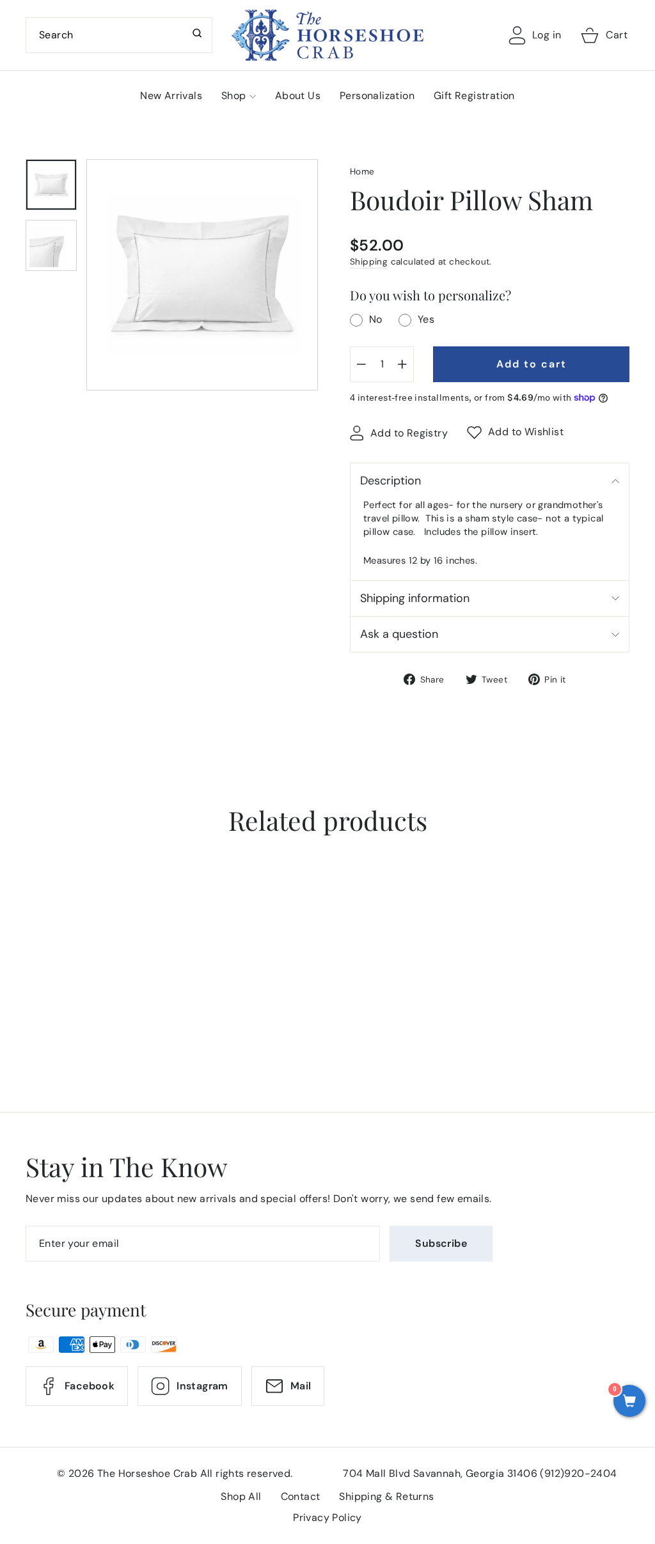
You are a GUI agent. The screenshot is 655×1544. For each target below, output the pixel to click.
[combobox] (119, 35)
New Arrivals (171, 95)
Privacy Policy (327, 1517)
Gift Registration (474, 95)
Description (390, 480)
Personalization (377, 95)
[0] (629, 1402)
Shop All (241, 1496)
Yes (426, 319)
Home (362, 171)
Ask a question (399, 634)
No (376, 319)
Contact (300, 1496)
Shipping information (415, 598)
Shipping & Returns (386, 1496)
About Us (297, 95)
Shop (233, 95)
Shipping (369, 261)
